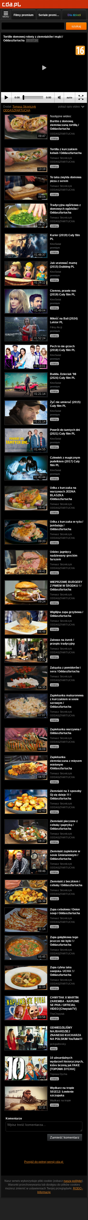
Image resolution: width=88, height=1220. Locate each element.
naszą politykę (73, 1181)
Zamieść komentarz (64, 1137)
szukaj (76, 26)
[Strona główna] (11, 5)
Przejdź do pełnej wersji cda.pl (44, 1161)
